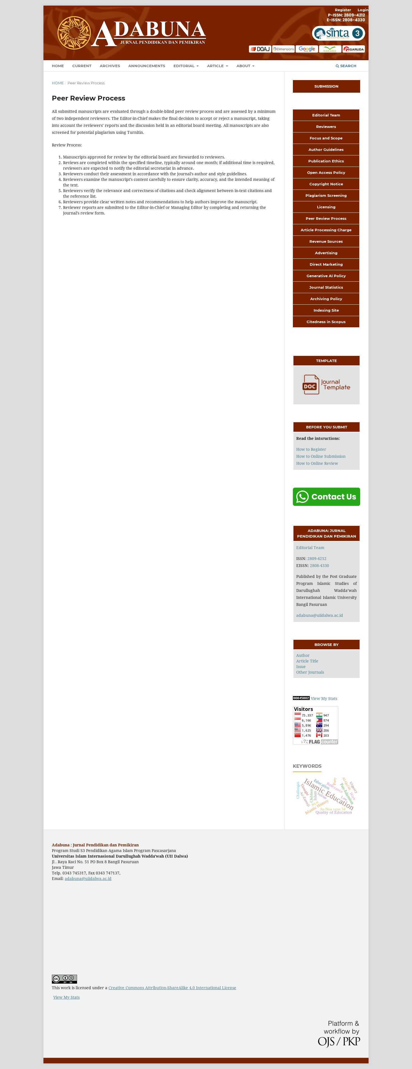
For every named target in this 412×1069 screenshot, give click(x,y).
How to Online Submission (321, 456)
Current (81, 66)
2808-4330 (319, 565)
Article (216, 66)
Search (348, 66)
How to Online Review (317, 463)
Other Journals (310, 672)
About (244, 66)
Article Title (307, 661)
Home (58, 66)
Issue (301, 666)
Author (303, 655)
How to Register (311, 449)
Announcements (146, 66)
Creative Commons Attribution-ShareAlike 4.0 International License (172, 987)
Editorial (184, 66)
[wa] (326, 504)
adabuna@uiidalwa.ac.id (319, 615)
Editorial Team (310, 547)
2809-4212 (317, 558)
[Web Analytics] (301, 698)
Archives (110, 66)
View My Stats (324, 698)
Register (343, 10)
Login (363, 10)
